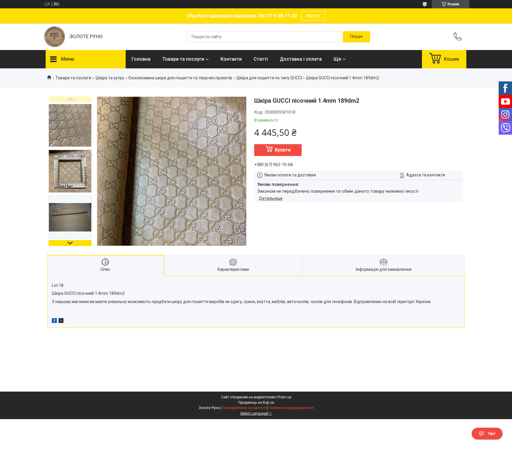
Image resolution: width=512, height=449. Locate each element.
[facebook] (54, 321)
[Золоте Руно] (54, 36)
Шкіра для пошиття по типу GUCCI (269, 77)
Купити (283, 150)
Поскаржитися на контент (244, 408)
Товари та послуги (183, 59)
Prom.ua (284, 397)
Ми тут (313, 16)
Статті (261, 59)
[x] (61, 321)
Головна (141, 59)
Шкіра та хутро (110, 77)
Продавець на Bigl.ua (256, 402)
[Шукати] (356, 36)
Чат (491, 433)
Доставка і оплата (301, 59)
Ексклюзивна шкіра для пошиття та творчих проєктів (180, 77)
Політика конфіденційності (291, 408)
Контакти (231, 59)
